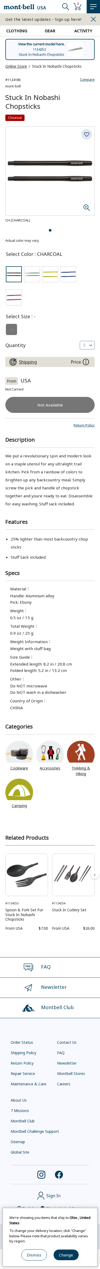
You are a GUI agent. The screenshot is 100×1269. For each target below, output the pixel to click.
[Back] (5, 875)
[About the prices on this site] (86, 361)
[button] (84, 425)
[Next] (95, 875)
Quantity (15, 345)
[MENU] (93, 6)
